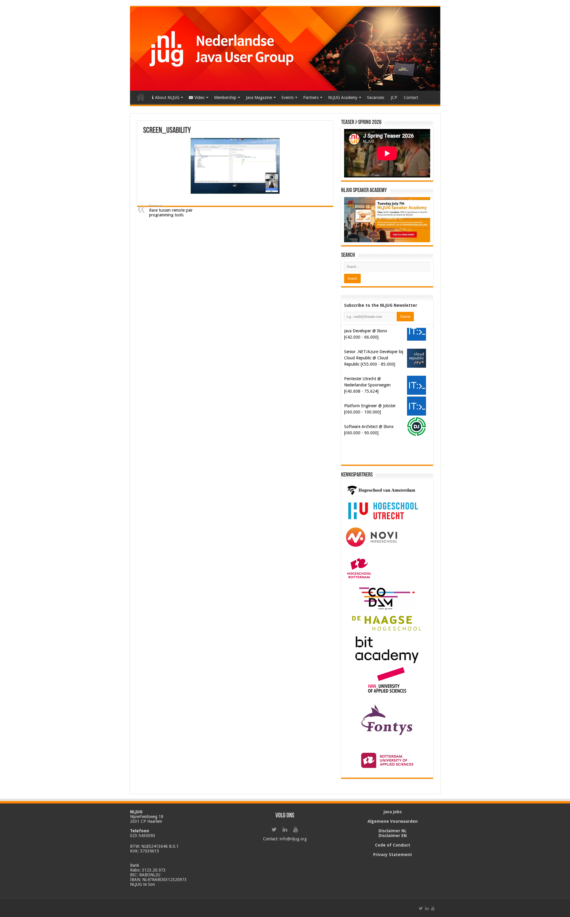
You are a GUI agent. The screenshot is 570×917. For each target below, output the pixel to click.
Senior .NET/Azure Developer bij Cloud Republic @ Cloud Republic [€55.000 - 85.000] (373, 358)
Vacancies (375, 97)
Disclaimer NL (393, 830)
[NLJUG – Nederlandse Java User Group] (285, 49)
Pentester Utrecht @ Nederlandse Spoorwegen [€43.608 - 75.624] (367, 385)
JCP (394, 97)
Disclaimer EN (393, 835)
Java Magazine (259, 97)
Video (199, 97)
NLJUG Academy (342, 97)
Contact (411, 97)
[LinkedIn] (285, 829)
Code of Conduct (392, 845)
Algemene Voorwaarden (393, 821)
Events (287, 97)
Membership (225, 97)
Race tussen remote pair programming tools (171, 210)
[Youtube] (295, 829)
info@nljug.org (293, 838)
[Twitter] (274, 829)
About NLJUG (167, 97)
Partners (311, 97)
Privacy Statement (392, 854)
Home (140, 97)
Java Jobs (393, 811)
